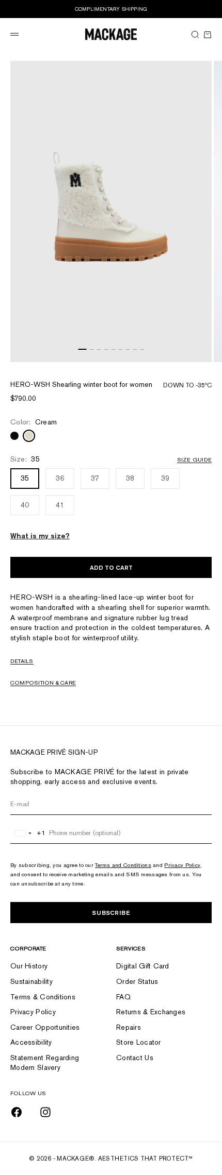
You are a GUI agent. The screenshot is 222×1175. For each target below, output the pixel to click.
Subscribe (111, 912)
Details (22, 661)
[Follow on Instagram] (45, 1112)
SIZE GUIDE (194, 459)
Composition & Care (43, 682)
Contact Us (134, 1057)
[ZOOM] (201, 352)
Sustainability (31, 981)
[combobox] (28, 833)
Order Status (137, 981)
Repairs (128, 1027)
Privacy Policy (182, 865)
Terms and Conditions (123, 865)
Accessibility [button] (31, 1042)
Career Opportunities (45, 1027)
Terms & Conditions (42, 996)
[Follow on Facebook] (16, 1112)
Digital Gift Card (142, 965)
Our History (28, 965)
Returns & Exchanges (150, 1011)
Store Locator (138, 1042)
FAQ (123, 996)
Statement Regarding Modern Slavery (44, 1062)
